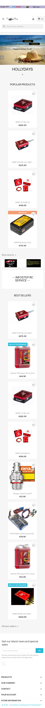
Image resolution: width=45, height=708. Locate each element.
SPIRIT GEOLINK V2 (22, 202)
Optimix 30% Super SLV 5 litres (22, 373)
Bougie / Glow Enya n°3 (22, 493)
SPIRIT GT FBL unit (23, 122)
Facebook (4, 664)
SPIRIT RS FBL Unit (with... (22, 614)
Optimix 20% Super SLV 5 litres (22, 574)
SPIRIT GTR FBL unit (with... (22, 162)
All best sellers (10, 626)
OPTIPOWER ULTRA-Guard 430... (22, 534)
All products (9, 255)
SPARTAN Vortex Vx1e (22, 242)
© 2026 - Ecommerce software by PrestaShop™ (22, 705)
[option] (22, 55)
